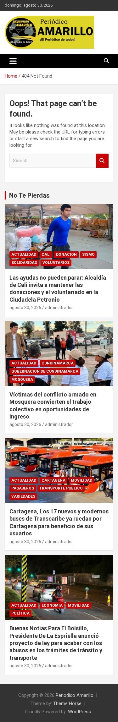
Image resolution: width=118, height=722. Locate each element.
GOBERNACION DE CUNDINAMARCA (44, 371)
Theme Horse (67, 703)
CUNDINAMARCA (58, 363)
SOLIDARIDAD (24, 262)
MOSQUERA (22, 379)
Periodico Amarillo (74, 695)
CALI (46, 254)
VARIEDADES (23, 496)
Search (102, 161)
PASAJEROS (22, 488)
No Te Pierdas (29, 195)
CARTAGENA (53, 480)
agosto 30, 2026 (25, 307)
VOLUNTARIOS (56, 262)
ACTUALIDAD (23, 254)
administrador (59, 307)
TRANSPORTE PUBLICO (61, 488)
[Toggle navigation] (13, 61)
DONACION (66, 254)
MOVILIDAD (81, 480)
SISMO (88, 254)
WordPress (79, 711)
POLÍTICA (20, 613)
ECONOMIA (52, 605)
